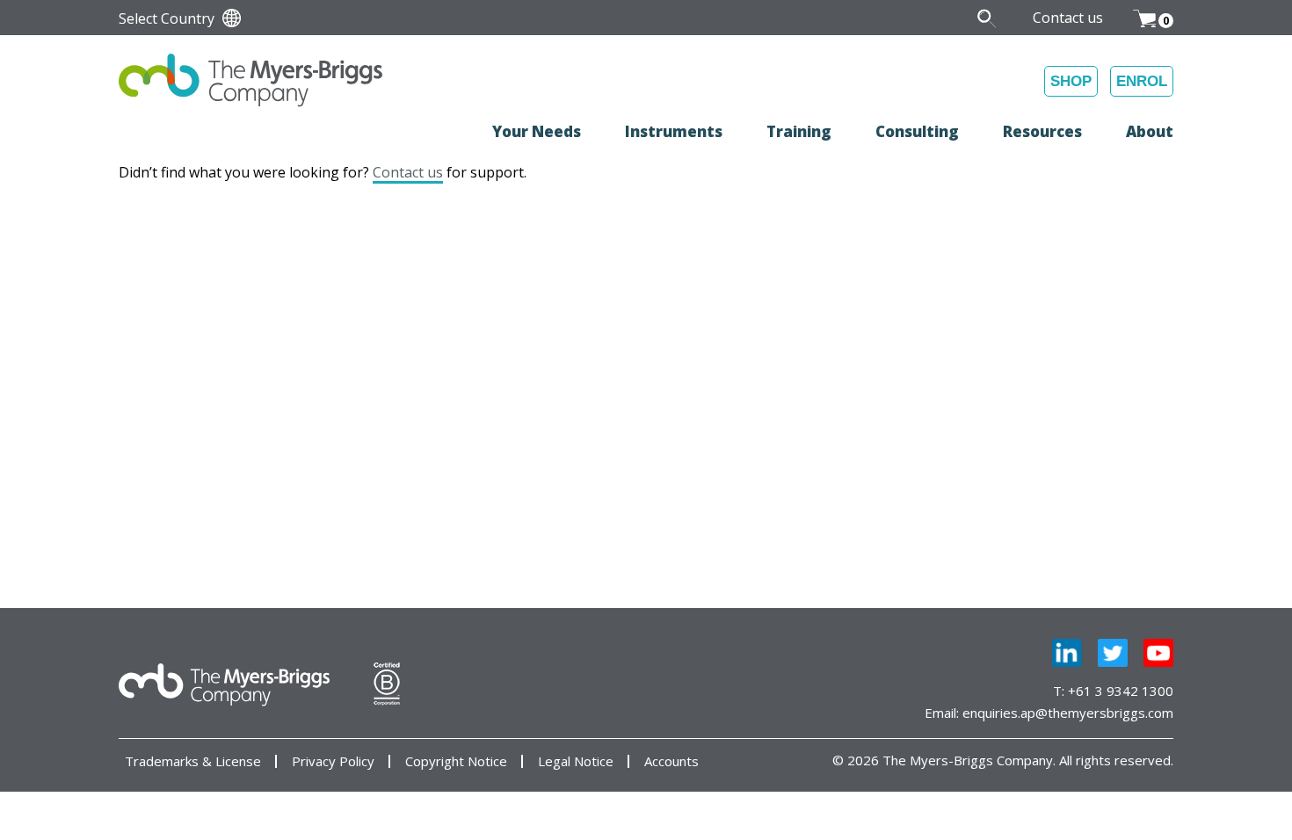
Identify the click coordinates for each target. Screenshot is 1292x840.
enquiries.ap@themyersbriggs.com (1067, 712)
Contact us (408, 172)
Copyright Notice (456, 761)
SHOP (1071, 81)
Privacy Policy (333, 761)
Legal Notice (575, 761)
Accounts (671, 761)
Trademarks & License (193, 761)
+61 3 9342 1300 (1120, 690)
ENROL (1141, 81)
